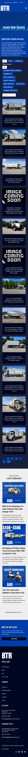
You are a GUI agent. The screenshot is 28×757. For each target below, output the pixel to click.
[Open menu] (25, 8)
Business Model (6, 690)
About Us (4, 687)
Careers (4, 697)
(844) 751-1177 (6, 734)
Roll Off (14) (20, 84)
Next (8, 461)
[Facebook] (19, 752)
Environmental (8, 2)
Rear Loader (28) (9, 84)
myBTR (21, 2)
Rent (3, 670)
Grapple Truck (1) (9, 80)
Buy (3, 673)
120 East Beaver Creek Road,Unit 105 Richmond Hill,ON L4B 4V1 (10, 730)
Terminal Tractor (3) (10, 90)
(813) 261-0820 (6, 716)
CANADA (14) (18, 61)
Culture (4, 694)
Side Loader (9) (8, 87)
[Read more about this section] (14, 113)
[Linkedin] (25, 752)
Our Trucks (5, 677)
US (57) (10, 61)
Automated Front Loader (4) (12, 70)
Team (3, 700)
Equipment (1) (8, 74)
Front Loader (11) (9, 77)
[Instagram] (16, 752)
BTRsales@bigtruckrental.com (11, 719)
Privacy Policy (5, 749)
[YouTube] (22, 752)
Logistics (15, 2)
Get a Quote (5, 667)
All (5, 61)
